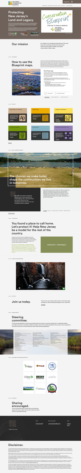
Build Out (49, 210)
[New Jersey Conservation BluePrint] (14, 3)
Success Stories (55, 210)
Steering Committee (11, 213)
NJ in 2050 (45, 210)
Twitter (68, 425)
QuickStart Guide (69, 5)
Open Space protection (64, 97)
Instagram (69, 423)
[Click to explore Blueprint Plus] (57, 21)
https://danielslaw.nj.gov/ (21, 468)
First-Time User (50, 5)
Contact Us (63, 5)
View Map (57, 119)
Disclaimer (10, 142)
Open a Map (55, 5)
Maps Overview (44, 5)
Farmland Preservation (55, 97)
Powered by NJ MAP (39, 423)
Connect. (43, 304)
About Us (59, 5)
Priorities (61, 210)
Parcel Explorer (67, 210)
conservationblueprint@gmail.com (54, 423)
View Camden (58, 120)
